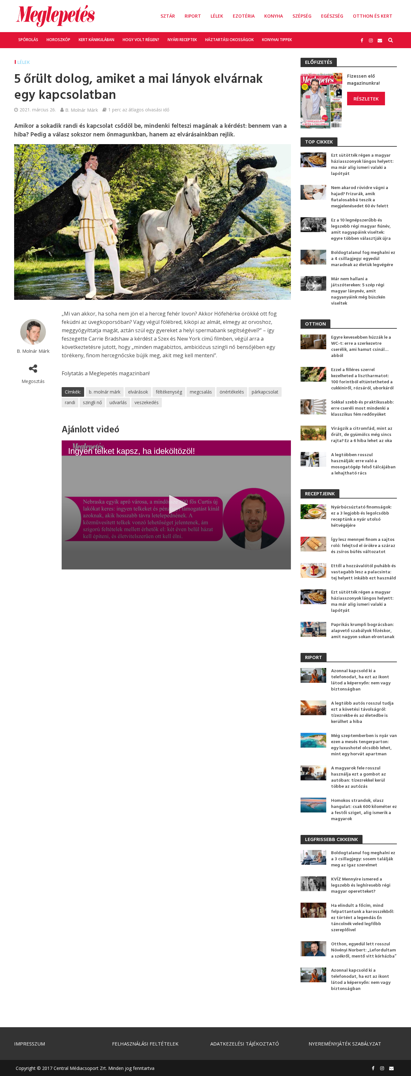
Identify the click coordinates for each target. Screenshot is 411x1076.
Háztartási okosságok (229, 39)
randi (70, 402)
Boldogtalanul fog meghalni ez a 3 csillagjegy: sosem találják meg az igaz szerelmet (363, 859)
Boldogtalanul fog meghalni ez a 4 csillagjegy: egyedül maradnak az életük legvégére (363, 259)
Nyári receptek (182, 39)
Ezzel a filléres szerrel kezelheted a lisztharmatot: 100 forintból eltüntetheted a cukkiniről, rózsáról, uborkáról (362, 379)
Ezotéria (244, 16)
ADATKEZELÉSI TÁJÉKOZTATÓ (244, 1043)
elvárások (138, 392)
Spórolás (28, 39)
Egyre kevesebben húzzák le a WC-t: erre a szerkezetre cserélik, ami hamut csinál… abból (361, 346)
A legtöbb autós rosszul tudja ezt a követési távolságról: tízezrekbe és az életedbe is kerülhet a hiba (362, 712)
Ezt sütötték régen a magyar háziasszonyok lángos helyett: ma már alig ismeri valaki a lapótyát (362, 164)
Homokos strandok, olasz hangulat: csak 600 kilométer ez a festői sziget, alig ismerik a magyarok (364, 810)
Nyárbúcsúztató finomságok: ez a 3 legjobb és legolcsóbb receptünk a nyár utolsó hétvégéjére (361, 516)
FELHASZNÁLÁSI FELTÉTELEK (145, 1043)
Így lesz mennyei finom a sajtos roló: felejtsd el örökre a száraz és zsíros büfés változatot (363, 546)
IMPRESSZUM (29, 1043)
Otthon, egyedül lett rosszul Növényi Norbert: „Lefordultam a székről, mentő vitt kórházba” (364, 950)
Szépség (302, 16)
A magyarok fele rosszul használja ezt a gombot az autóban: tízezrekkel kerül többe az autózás (358, 777)
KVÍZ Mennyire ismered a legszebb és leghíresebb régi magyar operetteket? (360, 885)
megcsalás (201, 392)
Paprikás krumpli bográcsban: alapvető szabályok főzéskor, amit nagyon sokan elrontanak (362, 631)
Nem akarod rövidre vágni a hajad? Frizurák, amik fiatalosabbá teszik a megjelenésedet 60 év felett (360, 197)
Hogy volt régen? (141, 39)
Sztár (168, 16)
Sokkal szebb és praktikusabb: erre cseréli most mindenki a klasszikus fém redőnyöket (362, 408)
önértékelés (232, 392)
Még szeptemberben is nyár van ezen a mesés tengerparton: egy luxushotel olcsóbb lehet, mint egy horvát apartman (364, 745)
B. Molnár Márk (81, 110)
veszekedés (147, 402)
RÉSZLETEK (366, 98)
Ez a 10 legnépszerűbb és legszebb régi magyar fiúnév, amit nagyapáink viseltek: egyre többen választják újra (361, 229)
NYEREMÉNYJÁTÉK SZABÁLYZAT (345, 1043)
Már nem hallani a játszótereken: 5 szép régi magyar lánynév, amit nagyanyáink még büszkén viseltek (358, 291)
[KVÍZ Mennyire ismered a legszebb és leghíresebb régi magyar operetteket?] (313, 883)
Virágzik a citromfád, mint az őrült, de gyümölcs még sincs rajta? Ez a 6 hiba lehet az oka (361, 435)
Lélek (217, 16)
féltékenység (169, 392)
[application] (176, 504)
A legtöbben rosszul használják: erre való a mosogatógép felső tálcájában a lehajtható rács (363, 464)
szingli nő (92, 402)
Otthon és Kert (372, 16)
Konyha (273, 16)
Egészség (332, 16)
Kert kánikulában (96, 39)
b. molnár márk (104, 392)
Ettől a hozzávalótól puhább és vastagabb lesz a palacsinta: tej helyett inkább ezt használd (363, 572)
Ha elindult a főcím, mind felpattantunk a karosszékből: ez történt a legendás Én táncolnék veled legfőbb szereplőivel (362, 918)
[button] (176, 504)
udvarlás (118, 402)
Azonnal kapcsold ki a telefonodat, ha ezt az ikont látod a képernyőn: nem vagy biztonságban (360, 680)
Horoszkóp (58, 39)
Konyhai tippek (277, 39)
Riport (193, 16)
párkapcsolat (265, 392)
